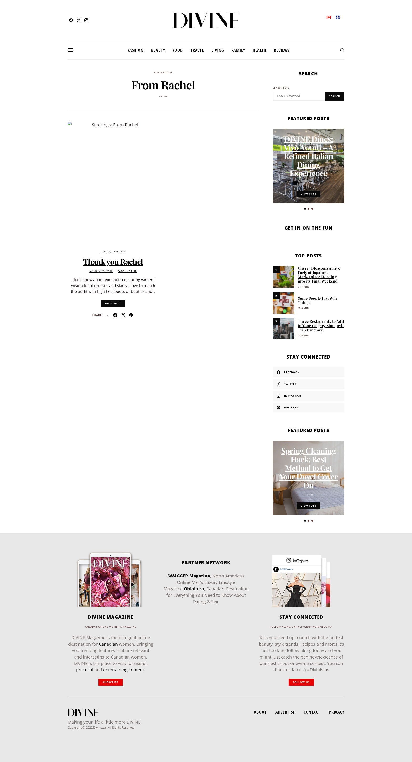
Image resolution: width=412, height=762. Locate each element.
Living (217, 50)
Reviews (282, 50)
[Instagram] (86, 20)
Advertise (285, 712)
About (260, 712)
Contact (312, 712)
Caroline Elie (127, 271)
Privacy (336, 712)
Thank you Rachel (113, 261)
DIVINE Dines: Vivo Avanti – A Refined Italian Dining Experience (308, 156)
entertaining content (123, 670)
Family (238, 50)
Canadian (108, 644)
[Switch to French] (337, 16)
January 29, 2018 (101, 271)
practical (84, 670)
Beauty (158, 50)
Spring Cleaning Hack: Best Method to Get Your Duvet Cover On (308, 467)
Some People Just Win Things (317, 300)
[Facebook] (71, 20)
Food (178, 50)
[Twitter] (78, 20)
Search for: (281, 87)
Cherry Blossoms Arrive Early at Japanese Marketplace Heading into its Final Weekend (319, 274)
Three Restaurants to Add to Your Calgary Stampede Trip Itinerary (321, 325)
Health (259, 50)
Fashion (136, 50)
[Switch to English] (328, 16)
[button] (305, 209)
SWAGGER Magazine (188, 576)
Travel (197, 50)
